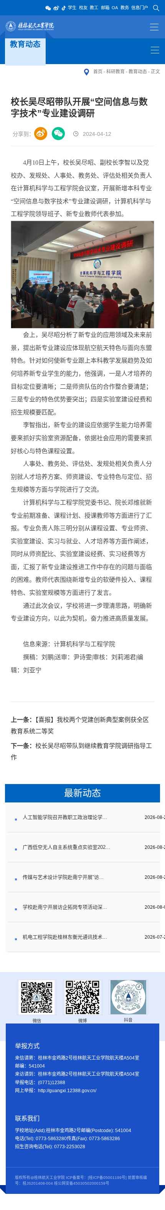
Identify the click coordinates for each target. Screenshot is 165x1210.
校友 (83, 7)
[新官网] (30, 26)
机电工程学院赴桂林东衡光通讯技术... (65, 937)
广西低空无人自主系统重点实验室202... (66, 847)
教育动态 (138, 71)
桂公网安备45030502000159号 (81, 1183)
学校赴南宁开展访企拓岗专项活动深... (65, 907)
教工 (94, 7)
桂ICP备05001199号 (107, 1177)
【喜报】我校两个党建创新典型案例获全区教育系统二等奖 (80, 725)
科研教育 (115, 71)
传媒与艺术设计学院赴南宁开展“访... (63, 877)
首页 (97, 71)
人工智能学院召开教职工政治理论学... (65, 817)
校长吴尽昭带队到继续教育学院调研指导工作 (81, 752)
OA (115, 7)
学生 (72, 7)
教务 (124, 7)
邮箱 (105, 7)
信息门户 (139, 7)
